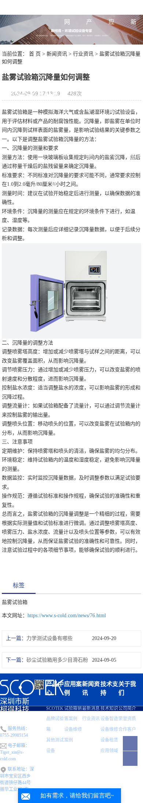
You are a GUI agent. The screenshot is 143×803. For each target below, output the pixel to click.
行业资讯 (91, 718)
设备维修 (109, 729)
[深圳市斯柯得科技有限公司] (31, 88)
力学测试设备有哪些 (49, 638)
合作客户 (127, 729)
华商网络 (134, 800)
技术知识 (109, 708)
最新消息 (91, 708)
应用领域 (109, 750)
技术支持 (109, 688)
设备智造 (109, 718)
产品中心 (89, 88)
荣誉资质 (127, 718)
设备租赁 (109, 740)
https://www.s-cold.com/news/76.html (66, 615)
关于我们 (127, 688)
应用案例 (111, 88)
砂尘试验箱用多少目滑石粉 (57, 660)
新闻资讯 (133, 88)
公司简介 (127, 708)
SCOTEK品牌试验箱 (55, 719)
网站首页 (67, 88)
